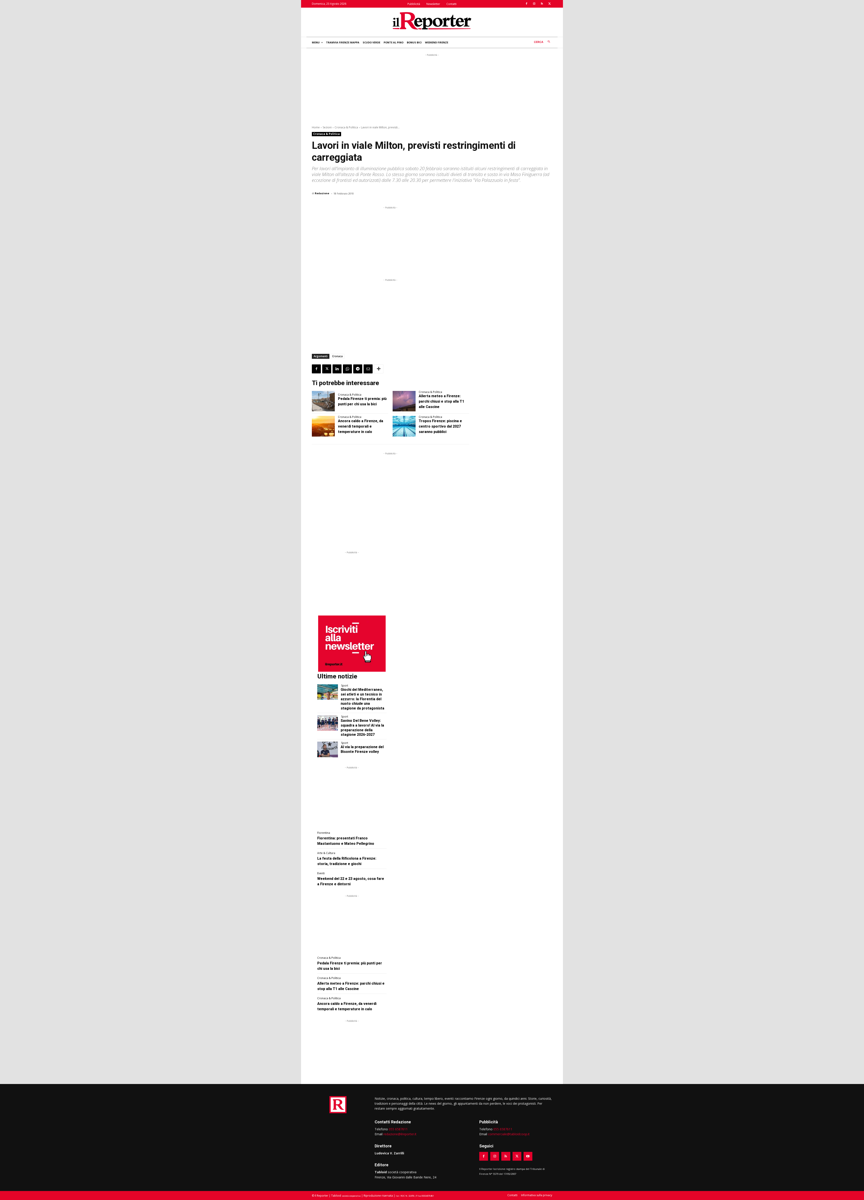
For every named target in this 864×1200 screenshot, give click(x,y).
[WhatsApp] (347, 368)
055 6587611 (398, 1129)
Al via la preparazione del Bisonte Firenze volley (362, 749)
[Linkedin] (337, 368)
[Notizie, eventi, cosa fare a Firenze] (432, 20)
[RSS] (541, 4)
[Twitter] (549, 4)
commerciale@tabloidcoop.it (509, 1134)
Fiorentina (323, 833)
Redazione (322, 193)
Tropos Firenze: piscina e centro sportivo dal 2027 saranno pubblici (440, 426)
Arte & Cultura (326, 853)
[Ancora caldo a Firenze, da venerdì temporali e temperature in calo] (323, 426)
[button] (543, 42)
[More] (378, 368)
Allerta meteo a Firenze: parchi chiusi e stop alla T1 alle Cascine (441, 401)
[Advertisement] (432, 88)
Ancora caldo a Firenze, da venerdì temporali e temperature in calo (360, 426)
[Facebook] (526, 4)
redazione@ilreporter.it (399, 1134)
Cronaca (337, 356)
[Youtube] (528, 1156)
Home (316, 127)
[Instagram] (534, 4)
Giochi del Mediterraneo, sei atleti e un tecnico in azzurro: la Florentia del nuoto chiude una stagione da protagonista (362, 698)
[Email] (368, 368)
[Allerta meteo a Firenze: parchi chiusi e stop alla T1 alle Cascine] (404, 401)
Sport (344, 685)
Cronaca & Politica (346, 127)
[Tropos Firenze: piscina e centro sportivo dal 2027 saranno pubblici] (404, 426)
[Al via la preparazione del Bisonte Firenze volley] (327, 749)
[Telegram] (357, 368)
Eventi (321, 873)
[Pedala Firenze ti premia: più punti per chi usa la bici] (323, 401)
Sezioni (327, 127)
